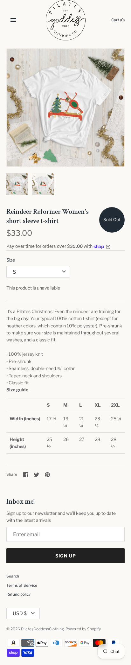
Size (10, 259)
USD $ (20, 613)
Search (12, 576)
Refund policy (18, 594)
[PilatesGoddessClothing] (66, 20)
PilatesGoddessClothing (42, 629)
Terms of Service (21, 585)
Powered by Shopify (83, 629)
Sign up (65, 555)
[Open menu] (13, 20)
